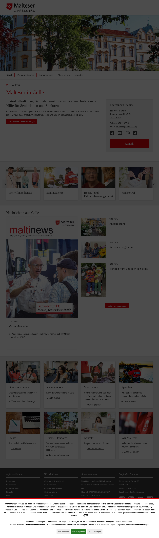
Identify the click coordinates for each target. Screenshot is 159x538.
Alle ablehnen (64, 531)
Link (86, 516)
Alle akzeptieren (79, 531)
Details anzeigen (95, 531)
